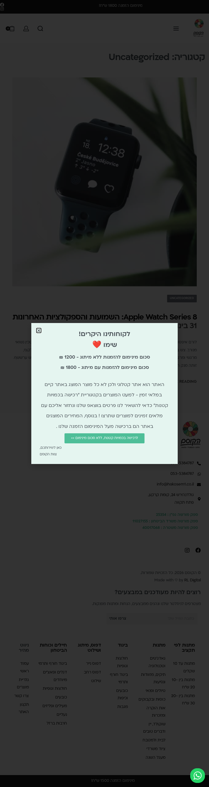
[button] (39, 330)
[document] (104, 393)
